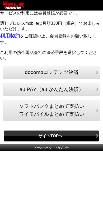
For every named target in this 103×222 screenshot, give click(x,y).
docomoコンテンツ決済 (51, 72)
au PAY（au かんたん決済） (52, 89)
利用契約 (10, 35)
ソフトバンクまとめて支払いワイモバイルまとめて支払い (51, 110)
